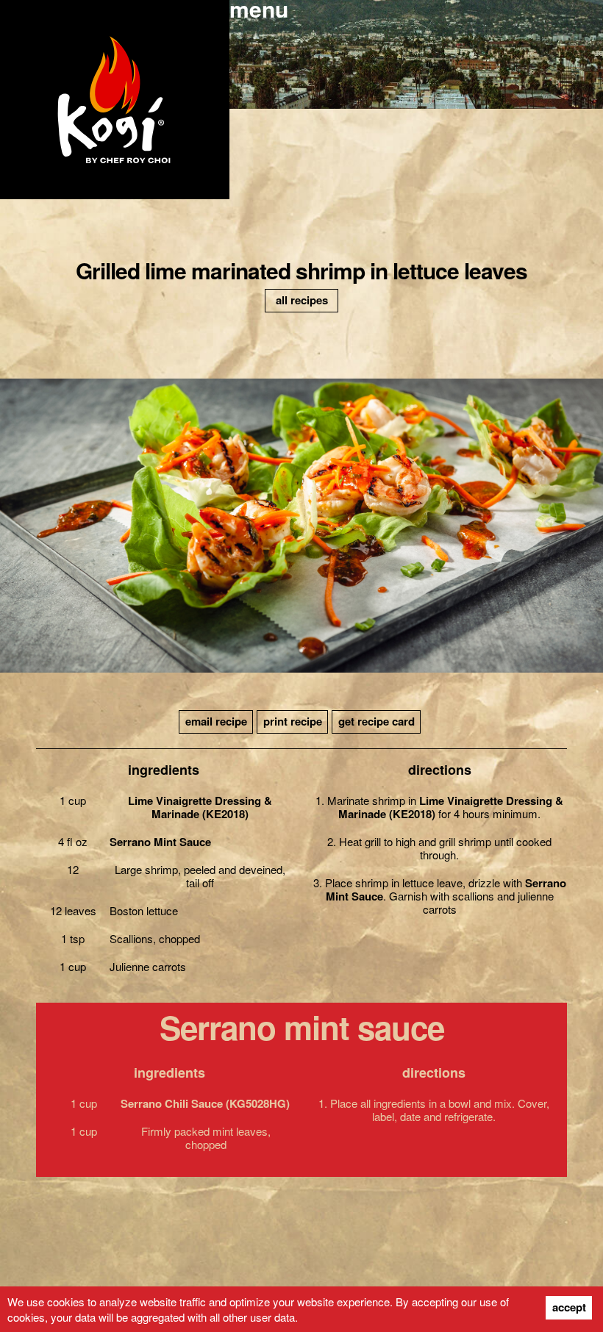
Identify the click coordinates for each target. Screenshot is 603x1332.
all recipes (302, 300)
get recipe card (376, 721)
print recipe (292, 721)
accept (569, 1307)
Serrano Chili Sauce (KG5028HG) (205, 1103)
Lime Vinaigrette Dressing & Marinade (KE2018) (200, 807)
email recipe (216, 721)
